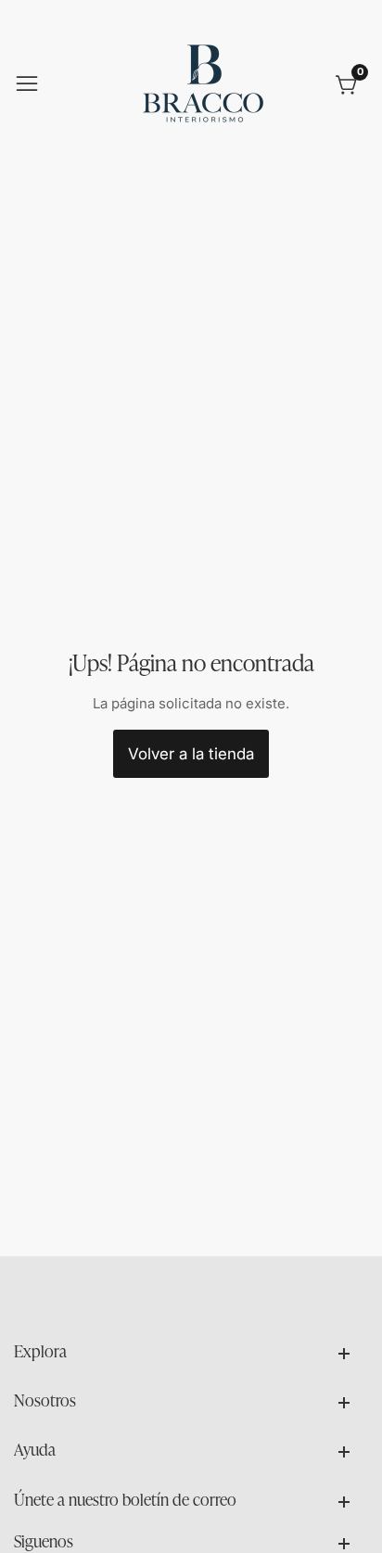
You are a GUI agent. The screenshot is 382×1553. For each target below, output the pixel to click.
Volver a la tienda (191, 754)
